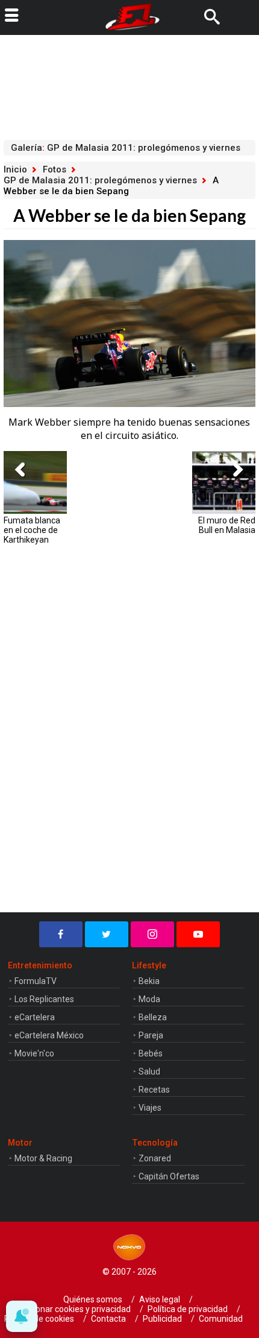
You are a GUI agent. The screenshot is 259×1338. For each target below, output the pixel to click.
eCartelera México (49, 1035)
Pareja (151, 1035)
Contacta (108, 1319)
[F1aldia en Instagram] (152, 934)
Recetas (154, 1089)
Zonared (155, 1158)
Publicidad (162, 1319)
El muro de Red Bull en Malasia (226, 525)
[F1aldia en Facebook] (61, 934)
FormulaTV (35, 981)
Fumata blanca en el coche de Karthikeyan (32, 530)
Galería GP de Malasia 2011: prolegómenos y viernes (125, 147)
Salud (149, 1071)
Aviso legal (159, 1299)
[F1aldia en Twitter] (106, 934)
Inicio (15, 169)
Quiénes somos (92, 1299)
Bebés (151, 1053)
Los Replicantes (44, 999)
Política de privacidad (188, 1309)
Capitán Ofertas (169, 1176)
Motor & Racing (43, 1158)
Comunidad (221, 1319)
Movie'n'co (34, 1053)
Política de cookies (39, 1319)
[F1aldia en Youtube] (198, 934)
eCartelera (34, 1017)
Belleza (153, 1017)
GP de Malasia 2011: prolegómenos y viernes (100, 180)
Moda (149, 999)
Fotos (54, 169)
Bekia (149, 981)
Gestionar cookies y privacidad (73, 1309)
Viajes (150, 1107)
